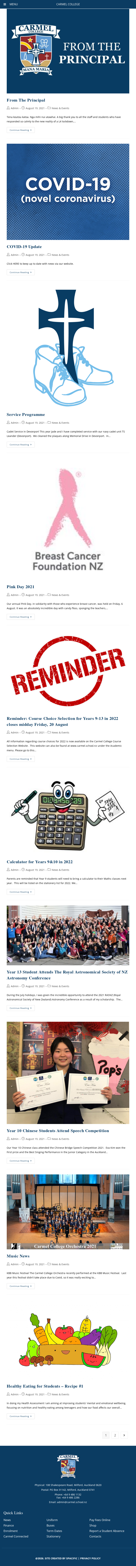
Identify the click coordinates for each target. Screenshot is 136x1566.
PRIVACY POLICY (90, 1558)
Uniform (52, 1520)
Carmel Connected (16, 1536)
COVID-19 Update (24, 246)
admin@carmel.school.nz (72, 1502)
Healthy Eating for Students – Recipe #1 (45, 1386)
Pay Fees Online (99, 1520)
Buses (51, 1525)
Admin (15, 108)
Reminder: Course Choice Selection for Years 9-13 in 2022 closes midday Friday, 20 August (62, 721)
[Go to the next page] (124, 1435)
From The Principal (26, 100)
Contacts (95, 1536)
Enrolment (11, 1531)
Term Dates (54, 1531)
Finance (9, 1525)
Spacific (71, 1558)
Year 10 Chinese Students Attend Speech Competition (58, 1130)
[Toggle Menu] (5, 4)
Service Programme (26, 414)
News (7, 1520)
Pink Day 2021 (20, 586)
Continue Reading (22, 129)
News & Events (60, 108)
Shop (92, 1525)
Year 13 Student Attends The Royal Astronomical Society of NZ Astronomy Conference (67, 975)
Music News (18, 1256)
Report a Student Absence (106, 1531)
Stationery (53, 1536)
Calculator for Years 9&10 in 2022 (40, 861)
